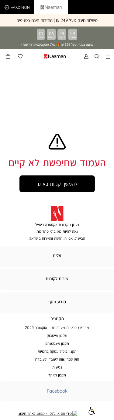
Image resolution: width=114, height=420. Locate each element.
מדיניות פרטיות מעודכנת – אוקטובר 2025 (57, 327)
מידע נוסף (57, 302)
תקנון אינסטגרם (57, 343)
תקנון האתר (57, 374)
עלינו (57, 255)
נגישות (57, 367)
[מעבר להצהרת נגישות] (92, 413)
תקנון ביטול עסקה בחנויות (57, 351)
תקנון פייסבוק (57, 335)
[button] (8, 56)
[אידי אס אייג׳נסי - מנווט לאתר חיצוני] (47, 413)
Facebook (57, 391)
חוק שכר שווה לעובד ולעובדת (57, 359)
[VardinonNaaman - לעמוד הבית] (40, 56)
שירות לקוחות (57, 278)
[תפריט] (108, 56)
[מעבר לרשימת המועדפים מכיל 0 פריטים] (20, 56)
